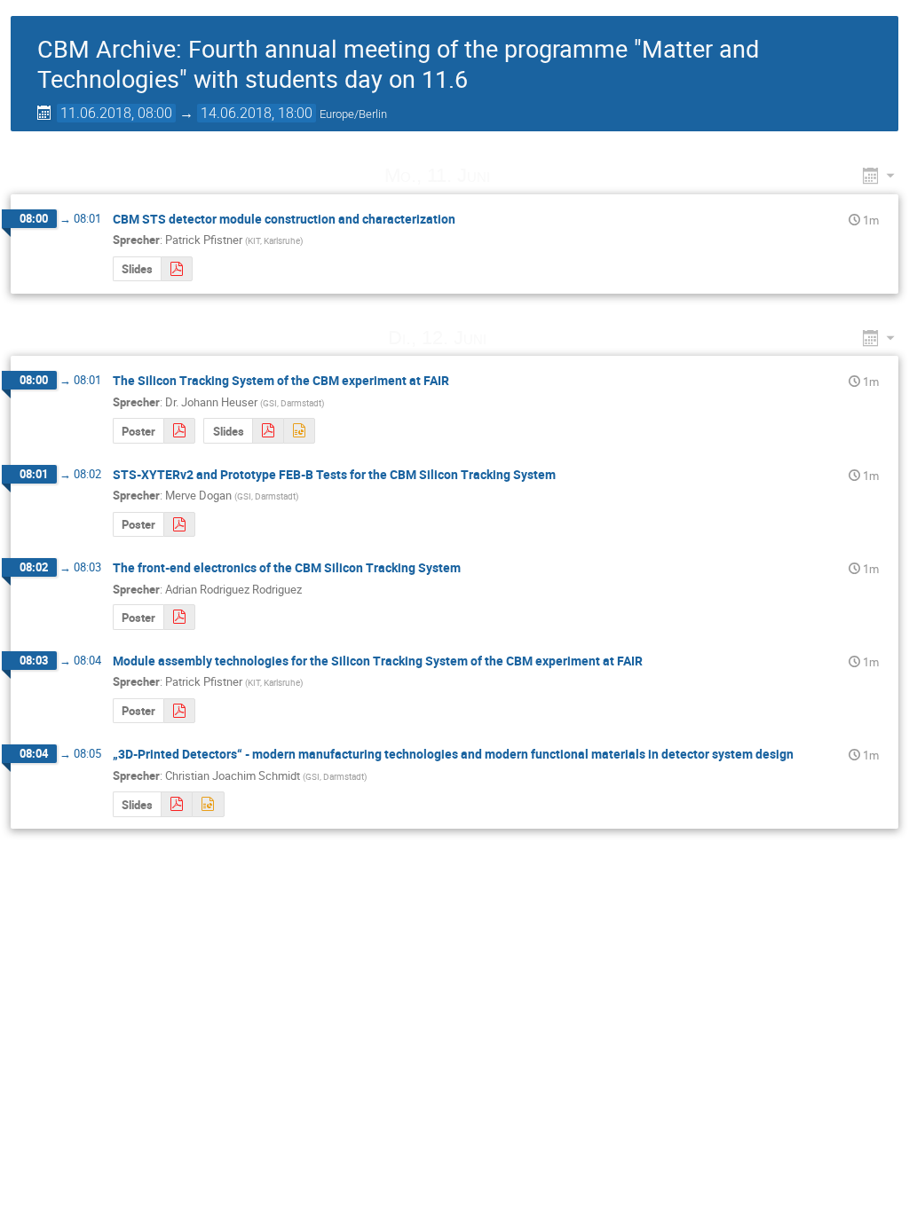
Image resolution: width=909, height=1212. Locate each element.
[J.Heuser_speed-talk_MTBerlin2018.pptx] (299, 431)
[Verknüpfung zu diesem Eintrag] (515, 175)
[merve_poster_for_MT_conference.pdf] (179, 525)
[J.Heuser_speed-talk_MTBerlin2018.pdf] (267, 431)
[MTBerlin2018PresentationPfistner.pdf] (177, 269)
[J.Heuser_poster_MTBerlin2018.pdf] (179, 431)
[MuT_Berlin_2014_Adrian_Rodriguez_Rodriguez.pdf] (179, 617)
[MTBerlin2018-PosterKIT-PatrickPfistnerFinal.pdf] (179, 711)
